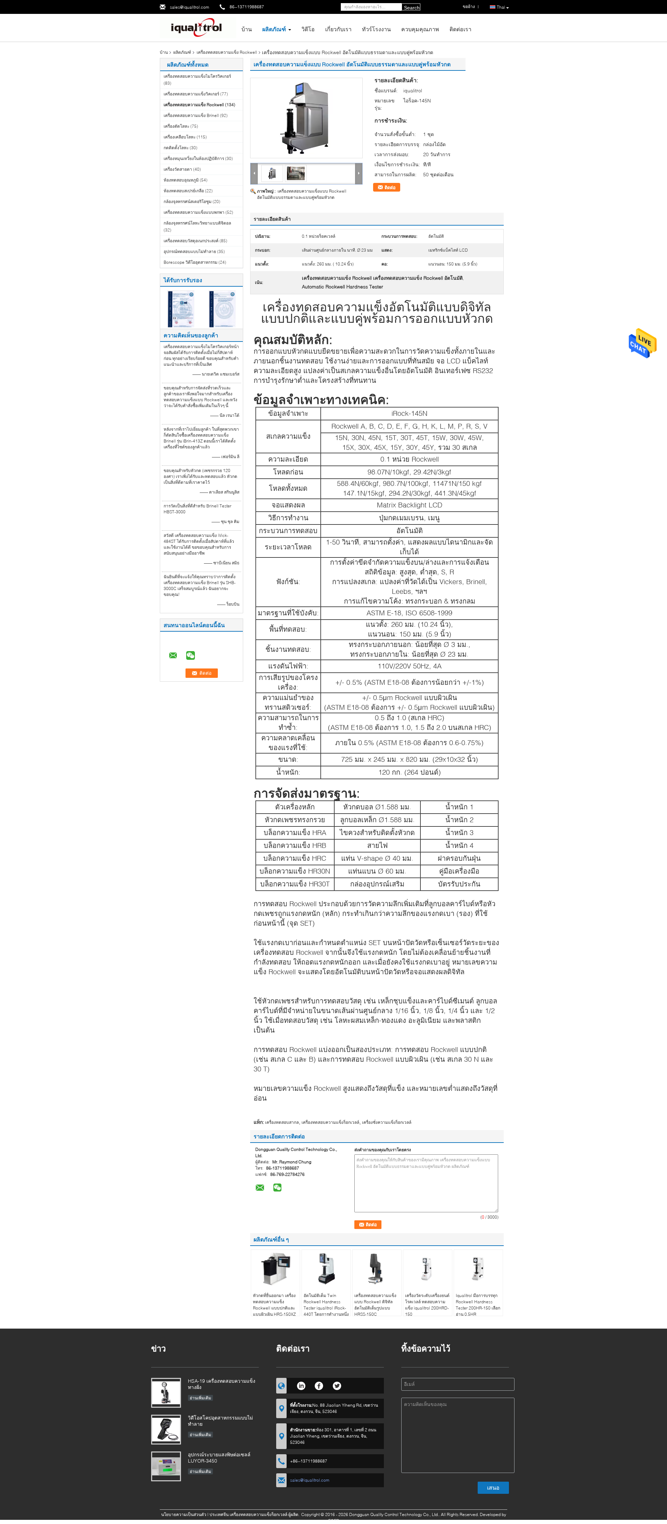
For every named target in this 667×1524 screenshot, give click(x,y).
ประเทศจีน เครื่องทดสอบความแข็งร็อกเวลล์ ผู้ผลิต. (254, 1514)
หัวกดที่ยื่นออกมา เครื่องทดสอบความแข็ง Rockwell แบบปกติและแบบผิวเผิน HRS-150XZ (274, 1305)
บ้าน (246, 29)
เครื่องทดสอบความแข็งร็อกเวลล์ (330, 1122)
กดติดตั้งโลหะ (176, 147)
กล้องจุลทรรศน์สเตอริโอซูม (188, 201)
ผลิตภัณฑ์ (274, 29)
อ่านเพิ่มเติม (200, 1397)
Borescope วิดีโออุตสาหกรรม (190, 262)
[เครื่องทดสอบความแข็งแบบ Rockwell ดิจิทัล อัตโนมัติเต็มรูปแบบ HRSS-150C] (377, 1269)
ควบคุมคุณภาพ (420, 29)
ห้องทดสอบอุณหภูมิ (181, 180)
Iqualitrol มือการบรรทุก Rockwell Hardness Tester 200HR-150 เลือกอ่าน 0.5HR (478, 1305)
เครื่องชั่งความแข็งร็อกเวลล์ (386, 1122)
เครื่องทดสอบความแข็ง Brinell (191, 115)
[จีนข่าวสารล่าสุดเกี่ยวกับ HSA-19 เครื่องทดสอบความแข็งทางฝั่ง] (166, 1393)
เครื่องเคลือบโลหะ (180, 137)
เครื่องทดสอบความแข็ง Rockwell (227, 52)
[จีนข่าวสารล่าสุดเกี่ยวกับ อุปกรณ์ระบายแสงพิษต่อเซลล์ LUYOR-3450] (166, 1466)
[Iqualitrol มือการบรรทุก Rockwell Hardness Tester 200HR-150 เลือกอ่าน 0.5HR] (478, 1269)
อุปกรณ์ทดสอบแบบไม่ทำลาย (190, 251)
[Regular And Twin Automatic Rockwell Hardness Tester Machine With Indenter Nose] (306, 118)
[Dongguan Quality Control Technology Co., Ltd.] (198, 27)
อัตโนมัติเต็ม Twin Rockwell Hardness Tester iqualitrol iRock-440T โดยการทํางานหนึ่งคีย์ (326, 1308)
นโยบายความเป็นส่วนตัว (183, 1514)
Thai (501, 7)
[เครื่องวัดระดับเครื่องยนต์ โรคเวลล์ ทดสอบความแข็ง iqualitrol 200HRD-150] (427, 1269)
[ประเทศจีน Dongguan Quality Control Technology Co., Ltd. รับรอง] (180, 308)
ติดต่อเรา (460, 29)
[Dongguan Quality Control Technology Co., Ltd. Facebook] (319, 1385)
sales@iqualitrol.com (189, 7)
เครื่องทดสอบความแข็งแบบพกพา (194, 212)
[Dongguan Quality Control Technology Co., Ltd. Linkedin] (301, 1385)
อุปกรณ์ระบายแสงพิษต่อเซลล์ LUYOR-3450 (219, 1457)
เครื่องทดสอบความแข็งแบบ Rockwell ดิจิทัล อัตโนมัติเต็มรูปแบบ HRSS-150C (375, 1305)
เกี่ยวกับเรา (338, 29)
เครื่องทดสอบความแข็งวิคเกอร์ (191, 93)
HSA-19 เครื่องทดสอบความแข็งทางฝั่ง (221, 1384)
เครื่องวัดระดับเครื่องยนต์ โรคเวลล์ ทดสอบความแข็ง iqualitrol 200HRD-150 (427, 1305)
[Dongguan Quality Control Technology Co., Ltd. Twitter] (337, 1385)
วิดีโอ (308, 29)
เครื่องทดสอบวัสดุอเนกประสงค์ (191, 240)
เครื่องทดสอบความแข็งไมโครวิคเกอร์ (197, 76)
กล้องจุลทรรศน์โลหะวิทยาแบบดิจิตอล (197, 223)
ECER (333, 1520)
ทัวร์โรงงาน (376, 29)
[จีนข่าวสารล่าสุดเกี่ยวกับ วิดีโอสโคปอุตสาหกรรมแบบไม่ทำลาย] (166, 1429)
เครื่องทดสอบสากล (282, 1122)
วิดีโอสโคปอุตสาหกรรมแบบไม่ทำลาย (220, 1421)
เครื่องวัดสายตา (178, 169)
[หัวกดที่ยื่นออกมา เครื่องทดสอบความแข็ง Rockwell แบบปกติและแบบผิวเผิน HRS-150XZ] (275, 1269)
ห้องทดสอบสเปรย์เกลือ (184, 190)
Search (412, 7)
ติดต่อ (390, 187)
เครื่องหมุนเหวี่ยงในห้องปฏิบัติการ (194, 158)
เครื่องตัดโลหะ (176, 126)
